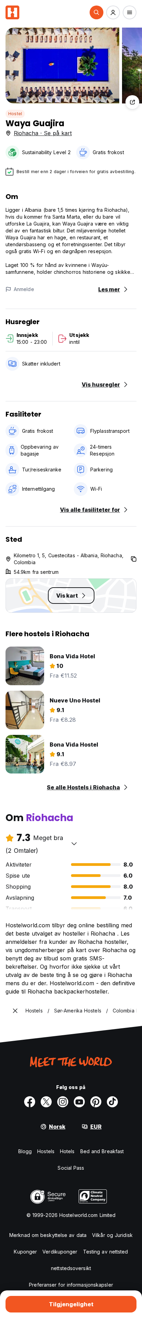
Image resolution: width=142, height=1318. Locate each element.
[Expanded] (15, 1010)
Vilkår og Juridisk (112, 1235)
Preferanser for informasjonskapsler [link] (71, 1285)
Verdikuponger (59, 1252)
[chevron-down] (74, 843)
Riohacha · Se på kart (43, 133)
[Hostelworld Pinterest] (95, 1101)
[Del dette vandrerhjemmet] (132, 102)
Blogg (25, 1151)
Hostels (45, 1151)
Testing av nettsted (105, 1252)
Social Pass (71, 1168)
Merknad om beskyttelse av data (48, 1235)
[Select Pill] (96, 12)
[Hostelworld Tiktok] (112, 1101)
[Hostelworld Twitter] (46, 1101)
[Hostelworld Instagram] (62, 1101)
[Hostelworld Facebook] (29, 1101)
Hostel (15, 113)
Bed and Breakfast (102, 1151)
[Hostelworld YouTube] (79, 1101)
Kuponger (25, 1252)
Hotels (67, 1151)
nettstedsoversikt (71, 1268)
